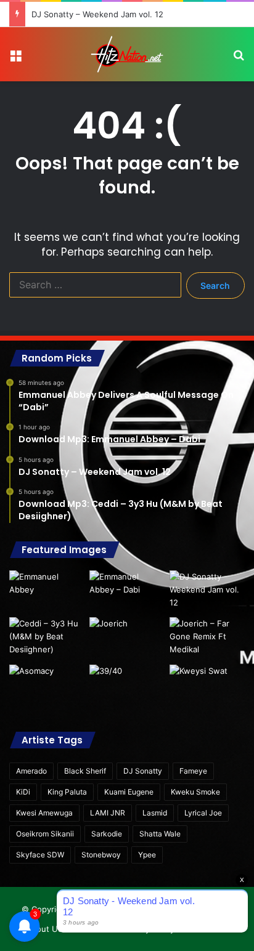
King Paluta (67, 791)
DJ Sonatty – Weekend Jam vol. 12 (97, 14)
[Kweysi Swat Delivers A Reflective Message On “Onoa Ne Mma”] (207, 686)
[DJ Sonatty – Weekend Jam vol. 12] (207, 591)
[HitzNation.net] (127, 54)
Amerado (31, 770)
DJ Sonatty (142, 770)
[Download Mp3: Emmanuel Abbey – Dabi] (127, 591)
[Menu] (15, 59)
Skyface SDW (40, 854)
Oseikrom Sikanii (45, 833)
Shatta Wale (160, 833)
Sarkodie (106, 833)
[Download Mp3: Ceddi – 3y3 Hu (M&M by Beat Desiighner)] (46, 638)
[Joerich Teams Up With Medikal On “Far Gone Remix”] (127, 638)
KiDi (23, 791)
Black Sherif (85, 770)
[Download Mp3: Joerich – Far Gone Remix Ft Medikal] (207, 638)
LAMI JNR (107, 812)
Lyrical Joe (203, 812)
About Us (44, 929)
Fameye (193, 770)
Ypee (147, 854)
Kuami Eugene (129, 791)
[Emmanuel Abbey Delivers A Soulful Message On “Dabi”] (46, 591)
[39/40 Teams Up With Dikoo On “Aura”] (127, 686)
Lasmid (154, 812)
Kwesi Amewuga (44, 812)
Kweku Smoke (195, 791)
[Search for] (238, 59)
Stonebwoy (101, 854)
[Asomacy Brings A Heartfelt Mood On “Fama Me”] (46, 686)
